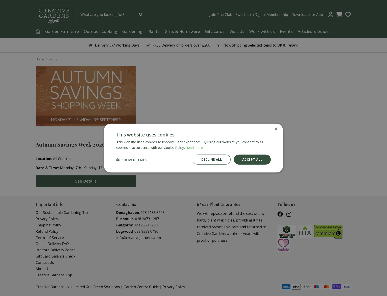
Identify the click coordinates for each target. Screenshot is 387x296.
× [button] (275, 128)
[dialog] (193, 148)
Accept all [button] (252, 159)
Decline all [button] (211, 159)
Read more (194, 147)
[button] (131, 159)
